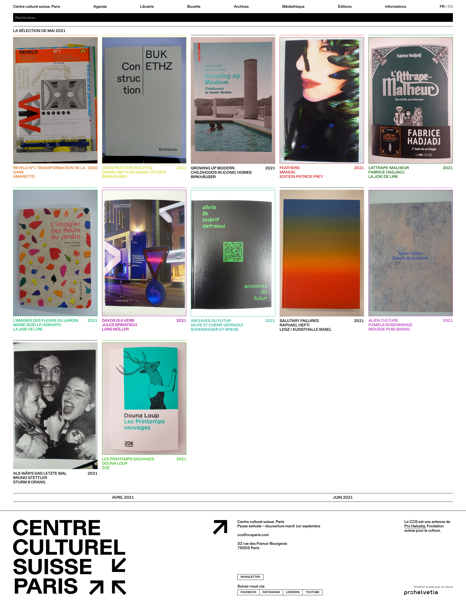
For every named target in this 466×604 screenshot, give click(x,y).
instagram (271, 592)
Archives (241, 6)
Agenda (100, 6)
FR (442, 6)
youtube (312, 592)
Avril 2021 (123, 497)
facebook (249, 592)
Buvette (193, 6)
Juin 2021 (343, 497)
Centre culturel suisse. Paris (36, 6)
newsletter (250, 577)
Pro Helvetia (414, 526)
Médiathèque (293, 6)
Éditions (345, 6)
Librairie (147, 6)
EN (450, 6)
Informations (395, 6)
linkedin (293, 592)
